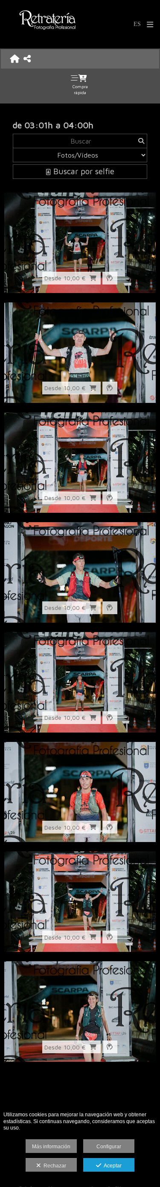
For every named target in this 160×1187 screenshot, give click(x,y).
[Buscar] (141, 141)
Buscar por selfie (82, 171)
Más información (51, 1147)
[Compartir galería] (27, 58)
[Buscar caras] (109, 278)
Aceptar (111, 1166)
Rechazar (53, 1166)
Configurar (108, 1147)
